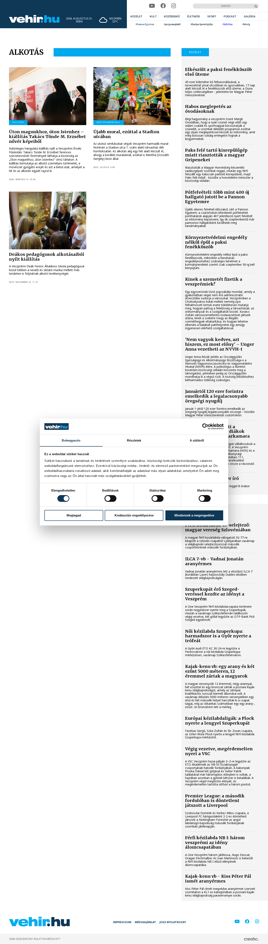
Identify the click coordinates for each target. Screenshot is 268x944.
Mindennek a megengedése (194, 515)
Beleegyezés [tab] (71, 440)
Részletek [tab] (134, 440)
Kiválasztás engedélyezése (134, 515)
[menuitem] (136, 16)
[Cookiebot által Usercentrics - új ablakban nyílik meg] (205, 426)
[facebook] (163, 6)
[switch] (110, 498)
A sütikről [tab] (197, 440)
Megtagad (74, 515)
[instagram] (173, 6)
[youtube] (152, 6)
